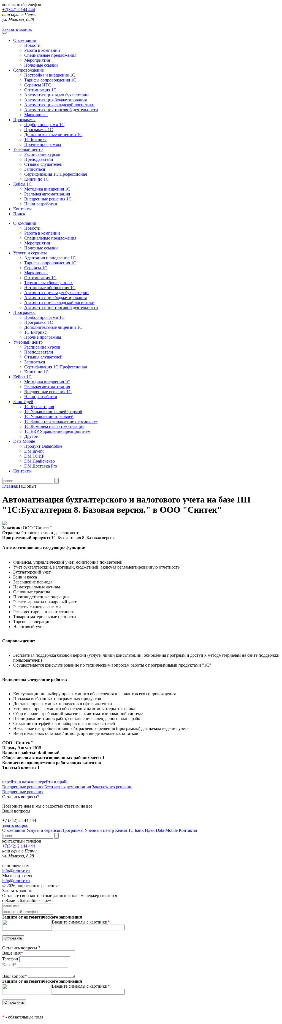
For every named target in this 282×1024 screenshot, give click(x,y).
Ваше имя (12, 953)
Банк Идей (145, 830)
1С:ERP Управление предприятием (57, 431)
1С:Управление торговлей (49, 416)
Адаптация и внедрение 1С (50, 258)
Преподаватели (38, 159)
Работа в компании (42, 50)
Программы (24, 119)
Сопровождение (28, 70)
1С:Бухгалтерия (39, 406)
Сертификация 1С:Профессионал (55, 174)
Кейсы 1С (22, 184)
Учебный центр (28, 149)
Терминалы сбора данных (48, 282)
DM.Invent (34, 451)
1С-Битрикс (35, 139)
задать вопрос (15, 825)
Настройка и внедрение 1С (49, 75)
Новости (32, 45)
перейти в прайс (52, 781)
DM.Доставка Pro (40, 466)
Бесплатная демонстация (67, 786)
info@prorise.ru (16, 870)
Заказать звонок (17, 29)
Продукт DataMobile (43, 446)
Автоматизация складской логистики (59, 104)
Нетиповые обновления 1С (49, 287)
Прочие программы (42, 144)
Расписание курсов (42, 154)
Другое (31, 436)
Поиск (19, 213)
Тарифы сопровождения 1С (50, 80)
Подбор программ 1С (44, 124)
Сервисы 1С (35, 267)
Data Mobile (167, 830)
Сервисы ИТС (37, 85)
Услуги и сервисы (43, 830)
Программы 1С (38, 129)
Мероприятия (37, 60)
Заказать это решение (112, 786)
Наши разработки (40, 204)
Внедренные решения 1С (48, 199)
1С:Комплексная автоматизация (54, 426)
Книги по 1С (36, 179)
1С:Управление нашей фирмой (53, 411)
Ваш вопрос (14, 976)
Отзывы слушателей (43, 164)
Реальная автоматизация (47, 194)
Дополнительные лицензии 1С (53, 134)
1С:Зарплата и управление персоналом (60, 421)
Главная (9, 486)
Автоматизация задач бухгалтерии (56, 95)
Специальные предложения (50, 55)
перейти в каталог (19, 781)
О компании (24, 40)
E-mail (9, 964)
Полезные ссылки (41, 65)
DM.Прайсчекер (39, 461)
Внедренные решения (22, 786)
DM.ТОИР (34, 456)
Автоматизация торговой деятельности (61, 109)
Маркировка (36, 114)
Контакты (22, 209)
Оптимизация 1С (40, 90)
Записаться (34, 169)
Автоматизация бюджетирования (55, 99)
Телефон (10, 959)
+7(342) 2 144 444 (18, 9)
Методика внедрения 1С (47, 189)
